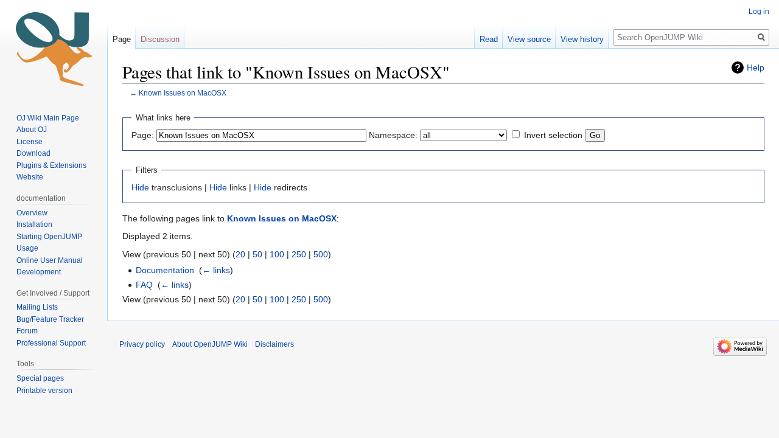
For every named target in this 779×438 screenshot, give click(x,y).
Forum (27, 331)
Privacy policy (142, 344)
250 (299, 254)
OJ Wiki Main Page (47, 118)
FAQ (144, 285)
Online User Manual (49, 260)
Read (489, 39)
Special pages (40, 378)
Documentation (165, 270)
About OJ (31, 129)
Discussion (160, 39)
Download (34, 153)
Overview (31, 213)
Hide (140, 187)
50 (257, 254)
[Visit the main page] (53, 48)
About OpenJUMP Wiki (210, 344)
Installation (34, 224)
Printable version (44, 390)
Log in (759, 11)
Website (29, 177)
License (30, 141)
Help (755, 67)
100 (277, 254)
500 (320, 254)
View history (582, 39)
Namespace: (393, 135)
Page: (142, 135)
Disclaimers (274, 344)
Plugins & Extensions (51, 165)
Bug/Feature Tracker (50, 319)
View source (529, 39)
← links (216, 270)
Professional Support (51, 343)
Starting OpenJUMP (49, 236)
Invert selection (553, 135)
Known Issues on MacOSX (182, 93)
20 (240, 254)
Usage (27, 248)
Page (122, 39)
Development (38, 272)
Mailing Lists (37, 307)
